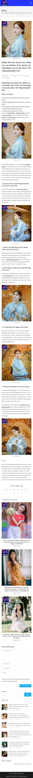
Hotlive (14, 773)
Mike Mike (6, 75)
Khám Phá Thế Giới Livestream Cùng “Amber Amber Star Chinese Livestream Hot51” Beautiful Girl (19, 706)
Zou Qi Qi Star (8, 275)
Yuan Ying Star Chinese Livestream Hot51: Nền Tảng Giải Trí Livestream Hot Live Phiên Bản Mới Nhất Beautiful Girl (19, 753)
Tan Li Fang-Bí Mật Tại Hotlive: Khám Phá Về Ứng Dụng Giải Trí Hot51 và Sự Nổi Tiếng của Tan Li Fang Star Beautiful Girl (16, 542)
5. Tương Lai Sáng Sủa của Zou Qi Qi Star (12, 111)
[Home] (2, 13)
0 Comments (7, 77)
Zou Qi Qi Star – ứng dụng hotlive (16, 113)
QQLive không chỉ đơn (12, 259)
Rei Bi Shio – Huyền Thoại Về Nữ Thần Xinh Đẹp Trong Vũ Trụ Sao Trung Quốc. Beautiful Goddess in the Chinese (16, 636)
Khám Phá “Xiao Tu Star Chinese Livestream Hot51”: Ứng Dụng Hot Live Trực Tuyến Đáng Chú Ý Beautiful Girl (19, 715)
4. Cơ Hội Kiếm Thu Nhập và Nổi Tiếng (11, 108)
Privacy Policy (20, 773)
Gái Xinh (26, 75)
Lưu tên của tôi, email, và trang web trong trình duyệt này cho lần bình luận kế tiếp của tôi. (16, 680)
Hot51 (10, 773)
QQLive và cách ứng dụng (8, 117)
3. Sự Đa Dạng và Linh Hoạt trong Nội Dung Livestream (16, 106)
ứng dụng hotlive (22, 189)
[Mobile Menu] (30, 3)
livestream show (8, 115)
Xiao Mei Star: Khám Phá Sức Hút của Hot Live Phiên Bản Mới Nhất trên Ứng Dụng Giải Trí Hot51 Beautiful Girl (19, 744)
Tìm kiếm (4, 691)
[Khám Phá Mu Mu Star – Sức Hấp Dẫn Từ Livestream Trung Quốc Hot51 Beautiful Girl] (4, 725)
